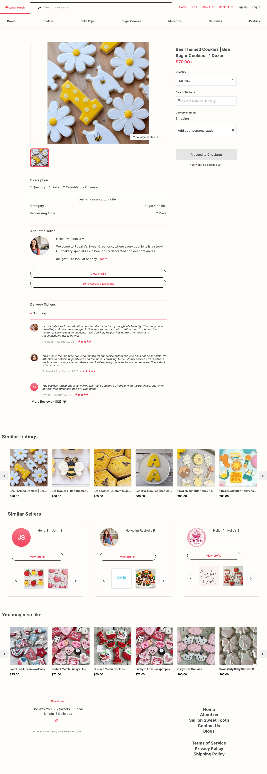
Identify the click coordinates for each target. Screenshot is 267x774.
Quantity (181, 71)
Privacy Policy (209, 748)
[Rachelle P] (109, 537)
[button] (98, 93)
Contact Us (209, 725)
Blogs (209, 731)
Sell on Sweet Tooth (209, 720)
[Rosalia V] (39, 245)
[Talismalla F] (34, 357)
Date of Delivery (185, 92)
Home (209, 709)
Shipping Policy (209, 754)
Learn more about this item (98, 199)
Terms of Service (209, 743)
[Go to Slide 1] (39, 157)
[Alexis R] (34, 328)
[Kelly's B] (196, 537)
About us (209, 714)
